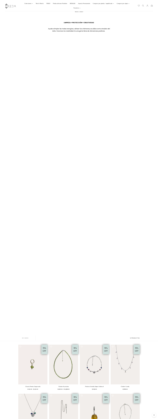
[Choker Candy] (125, 364)
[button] (143, 6)
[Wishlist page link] (139, 6)
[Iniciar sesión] (147, 6)
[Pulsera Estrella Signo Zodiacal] (94, 364)
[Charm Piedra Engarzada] (32, 364)
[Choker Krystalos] (63, 364)
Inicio (76, 12)
